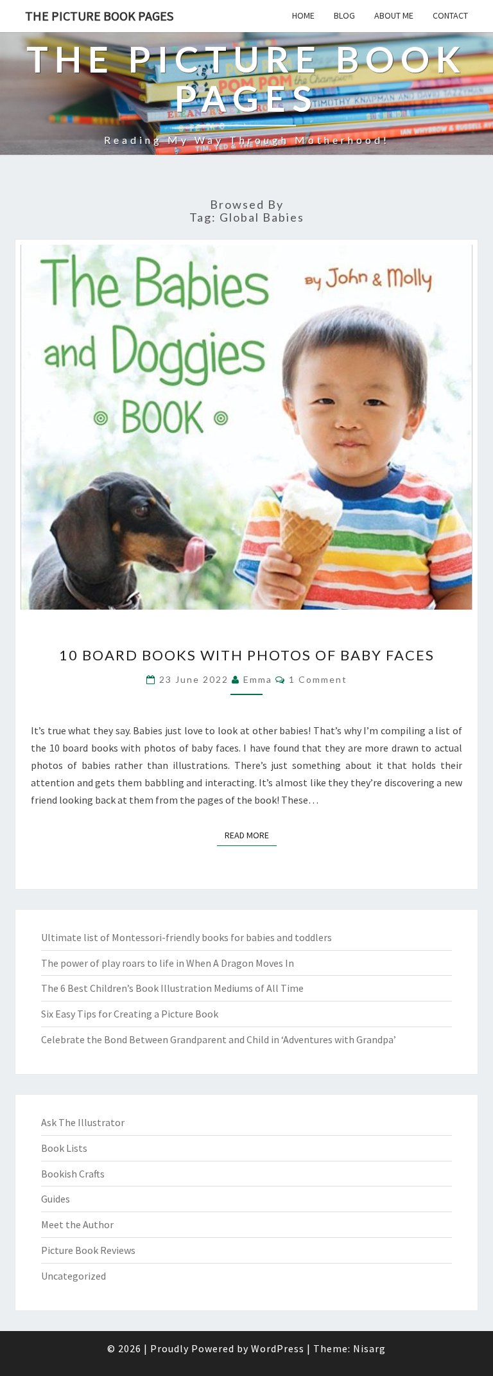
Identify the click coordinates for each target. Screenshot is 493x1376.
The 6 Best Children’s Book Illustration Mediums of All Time (172, 988)
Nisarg (369, 1348)
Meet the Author (77, 1224)
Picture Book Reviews (88, 1250)
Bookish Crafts (73, 1173)
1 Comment (318, 679)
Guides (55, 1198)
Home (303, 15)
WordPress (277, 1348)
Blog (344, 15)
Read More (251, 835)
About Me (393, 15)
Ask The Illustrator (83, 1122)
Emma (257, 679)
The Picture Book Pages (99, 16)
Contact (450, 15)
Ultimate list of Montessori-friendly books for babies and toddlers (186, 937)
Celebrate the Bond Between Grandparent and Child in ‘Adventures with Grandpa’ (218, 1039)
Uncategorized (73, 1275)
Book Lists (64, 1148)
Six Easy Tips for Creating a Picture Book (129, 1013)
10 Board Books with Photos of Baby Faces (247, 655)
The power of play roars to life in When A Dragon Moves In (167, 963)
